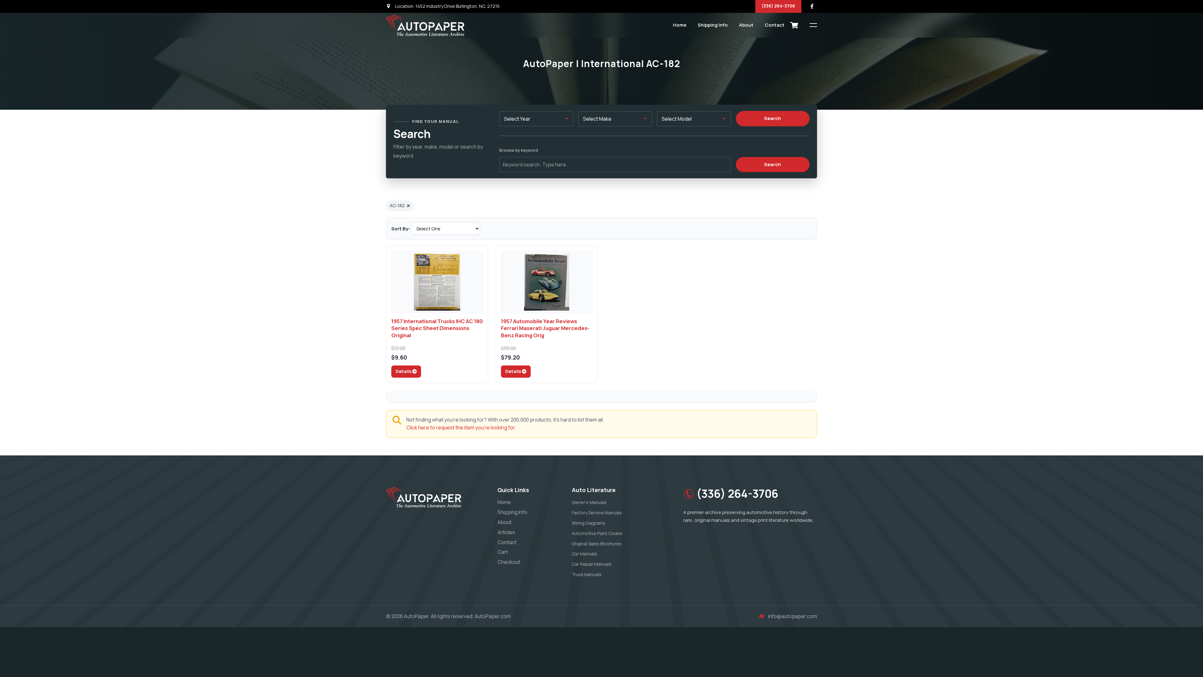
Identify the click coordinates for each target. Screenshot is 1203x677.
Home (679, 25)
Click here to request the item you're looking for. (461, 427)
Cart (502, 551)
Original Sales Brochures (597, 544)
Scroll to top (14, 340)
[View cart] (794, 25)
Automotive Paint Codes (597, 533)
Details (404, 371)
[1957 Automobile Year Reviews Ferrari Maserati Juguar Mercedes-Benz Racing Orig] (547, 282)
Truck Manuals (587, 574)
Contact (774, 25)
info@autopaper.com (792, 616)
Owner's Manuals (589, 502)
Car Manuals (584, 554)
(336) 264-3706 (778, 6)
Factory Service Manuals (597, 513)
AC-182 (397, 205)
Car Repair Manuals (592, 564)
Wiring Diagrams (588, 523)
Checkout (508, 562)
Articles (506, 532)
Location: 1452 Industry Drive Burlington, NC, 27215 (447, 6)
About (746, 25)
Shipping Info (713, 25)
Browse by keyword (518, 150)
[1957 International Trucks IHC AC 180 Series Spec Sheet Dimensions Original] (437, 282)
